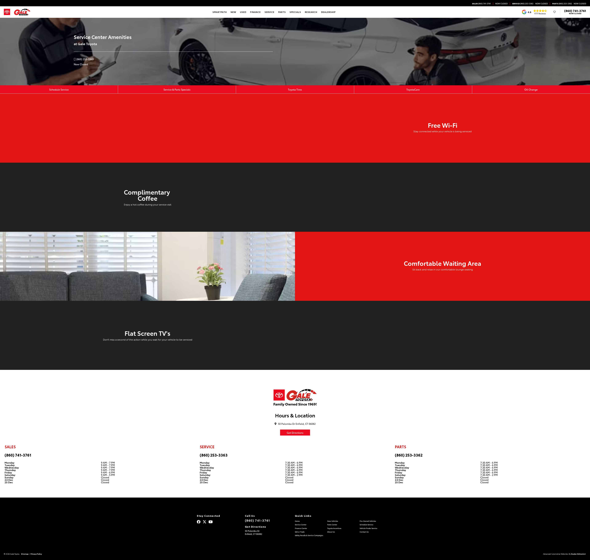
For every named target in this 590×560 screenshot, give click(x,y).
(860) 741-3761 (575, 10)
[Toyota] (7, 12)
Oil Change (531, 89)
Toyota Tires (295, 89)
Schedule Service (59, 89)
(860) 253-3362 (409, 454)
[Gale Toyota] (22, 12)
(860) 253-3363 (214, 454)
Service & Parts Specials (177, 89)
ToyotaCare (413, 89)
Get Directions (295, 432)
